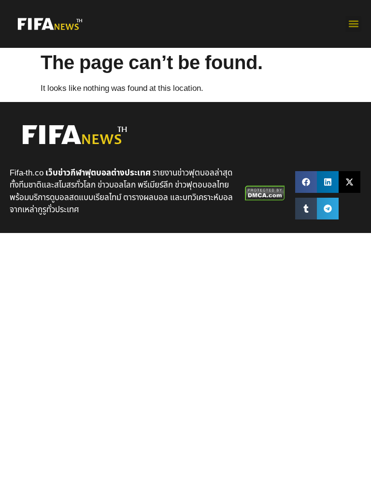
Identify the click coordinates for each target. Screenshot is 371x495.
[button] (353, 24)
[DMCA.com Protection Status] (264, 198)
